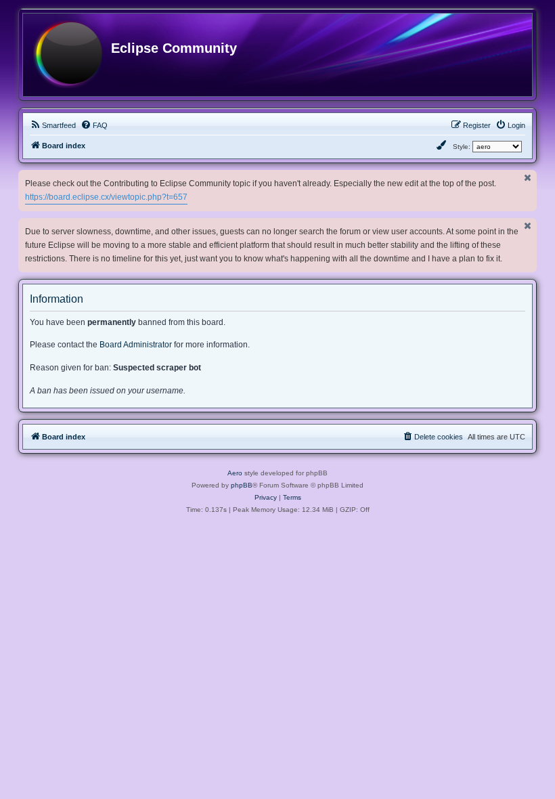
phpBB (241, 485)
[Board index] (67, 54)
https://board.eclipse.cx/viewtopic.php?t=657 (106, 197)
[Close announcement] (528, 178)
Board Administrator (135, 344)
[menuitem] (53, 125)
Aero (234, 473)
